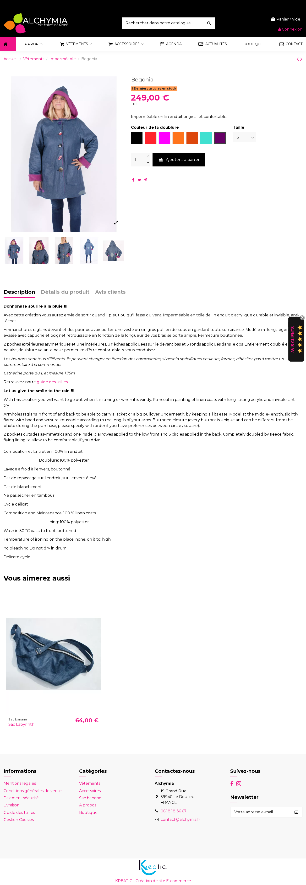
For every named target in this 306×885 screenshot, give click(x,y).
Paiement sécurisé (21, 798)
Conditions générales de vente (33, 791)
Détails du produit (65, 292)
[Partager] (133, 180)
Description (19, 292)
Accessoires (90, 791)
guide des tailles (52, 382)
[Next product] (301, 59)
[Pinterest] (145, 180)
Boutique (88, 812)
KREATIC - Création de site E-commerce (153, 881)
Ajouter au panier (183, 159)
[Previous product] (298, 59)
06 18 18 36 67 (173, 811)
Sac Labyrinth (21, 724)
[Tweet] (139, 180)
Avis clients (110, 292)
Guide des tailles (19, 812)
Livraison (12, 805)
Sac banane (90, 798)
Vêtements (89, 783)
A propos (87, 805)
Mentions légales (20, 783)
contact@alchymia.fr (180, 819)
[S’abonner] (296, 812)
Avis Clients (293, 339)
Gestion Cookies (19, 819)
